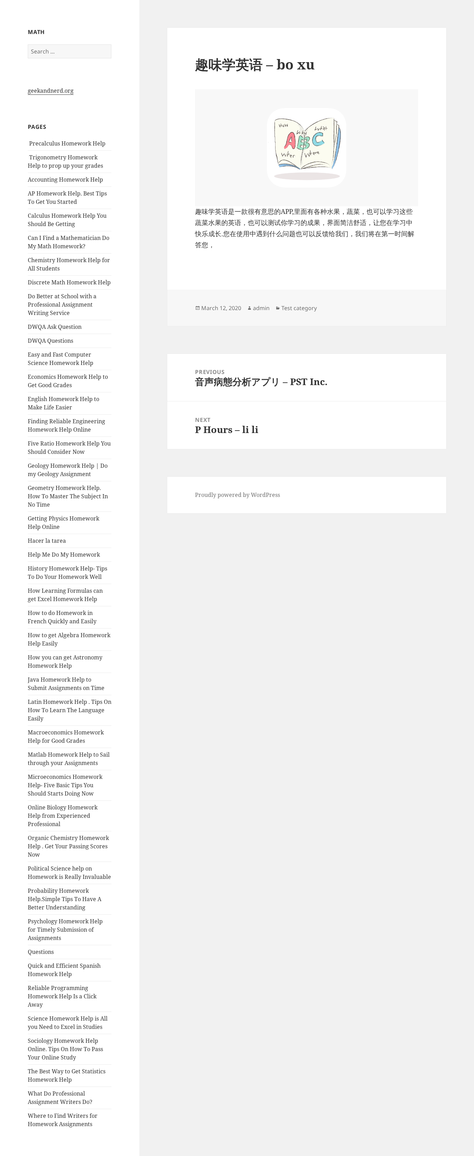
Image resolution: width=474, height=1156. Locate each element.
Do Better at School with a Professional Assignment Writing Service (62, 304)
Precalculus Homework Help (66, 143)
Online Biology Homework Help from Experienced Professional (63, 816)
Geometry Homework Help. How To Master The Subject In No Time (68, 496)
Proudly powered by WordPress (237, 495)
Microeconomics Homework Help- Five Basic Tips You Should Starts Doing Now (65, 785)
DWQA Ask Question (55, 327)
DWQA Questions (50, 340)
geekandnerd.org (51, 90)
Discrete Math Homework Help (69, 282)
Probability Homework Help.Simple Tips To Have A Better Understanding (64, 899)
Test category (299, 308)
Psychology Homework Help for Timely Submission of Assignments (65, 929)
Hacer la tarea (47, 540)
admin (261, 308)
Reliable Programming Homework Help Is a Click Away (62, 996)
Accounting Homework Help (65, 179)
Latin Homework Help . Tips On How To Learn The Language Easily (69, 710)
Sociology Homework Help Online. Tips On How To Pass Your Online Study (65, 1049)
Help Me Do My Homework (64, 554)
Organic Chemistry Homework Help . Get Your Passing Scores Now (68, 846)
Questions (41, 952)
